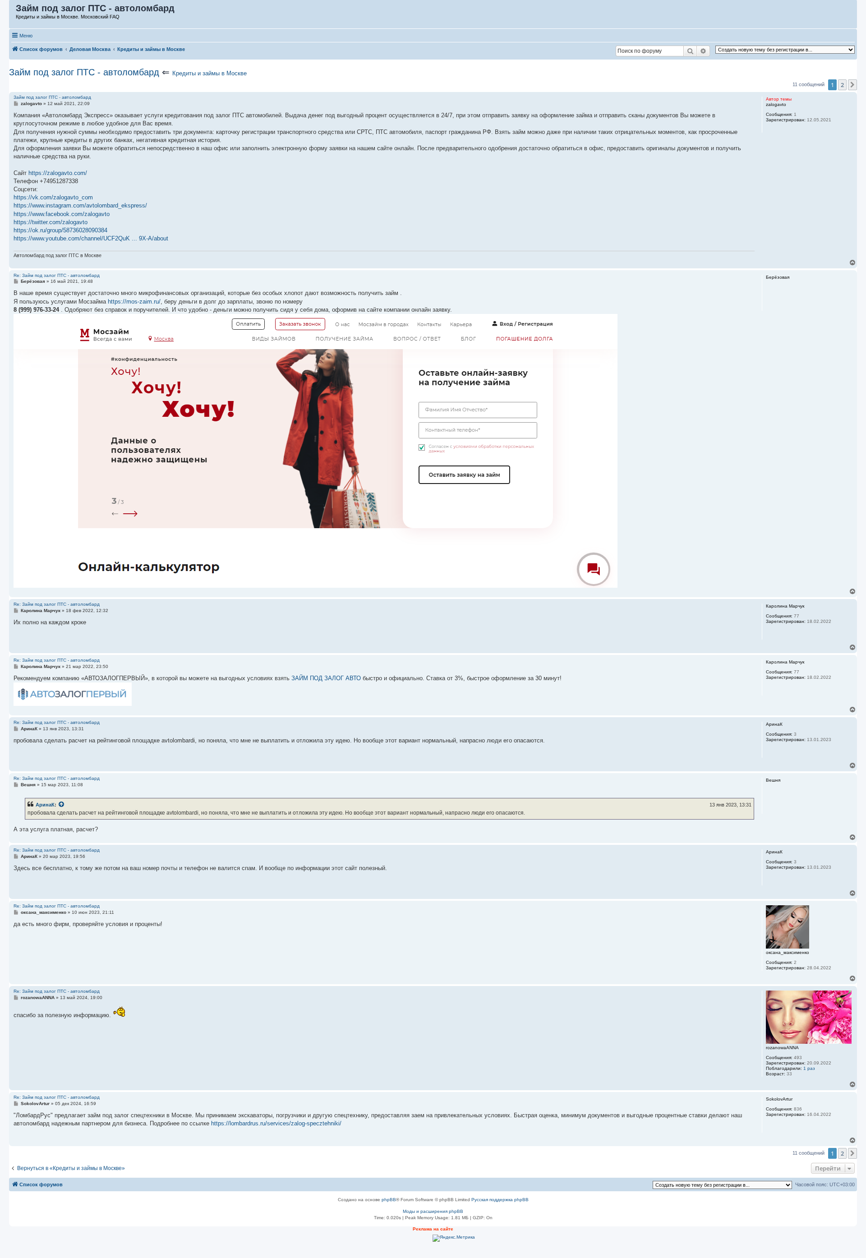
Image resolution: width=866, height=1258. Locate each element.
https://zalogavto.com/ (57, 173)
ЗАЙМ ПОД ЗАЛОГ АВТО (326, 678)
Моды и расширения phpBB (433, 1211)
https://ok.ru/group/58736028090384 (60, 230)
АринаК (45, 804)
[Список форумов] (13, 10)
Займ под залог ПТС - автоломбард (84, 72)
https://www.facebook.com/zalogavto (62, 214)
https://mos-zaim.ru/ (134, 301)
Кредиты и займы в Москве (209, 73)
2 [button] (842, 85)
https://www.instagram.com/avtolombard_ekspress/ (80, 205)
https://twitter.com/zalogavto (51, 222)
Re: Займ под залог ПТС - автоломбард (57, 275)
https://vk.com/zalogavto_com (53, 197)
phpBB (389, 1199)
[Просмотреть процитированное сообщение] (62, 805)
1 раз (809, 1068)
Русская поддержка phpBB (500, 1199)
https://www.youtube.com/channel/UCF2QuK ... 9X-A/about (91, 238)
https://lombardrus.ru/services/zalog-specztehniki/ (276, 1123)
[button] (852, 84)
